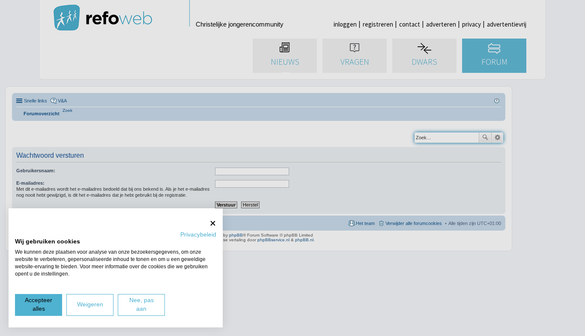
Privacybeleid (198, 234)
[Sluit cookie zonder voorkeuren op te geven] (212, 223)
